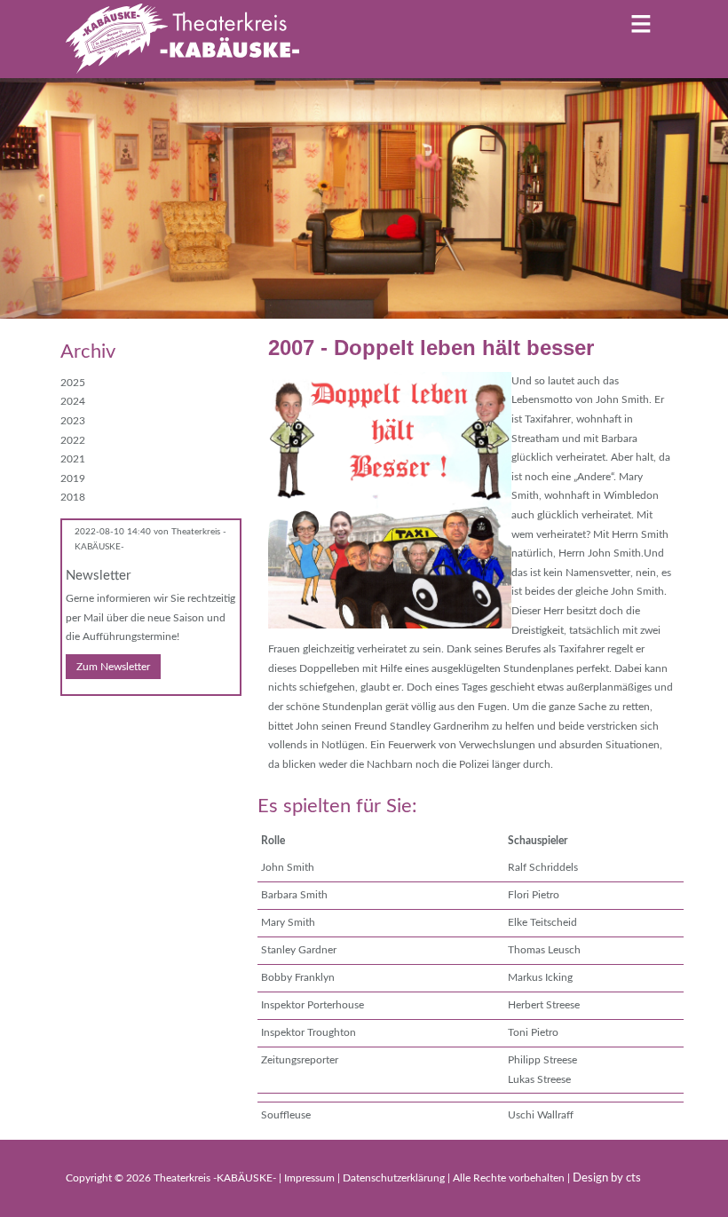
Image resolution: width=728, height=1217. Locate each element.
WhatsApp (145, 721)
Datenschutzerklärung (395, 1178)
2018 (72, 497)
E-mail (110, 721)
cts (633, 1178)
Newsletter (98, 575)
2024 (72, 401)
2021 (72, 459)
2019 (72, 478)
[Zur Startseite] (182, 39)
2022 (72, 440)
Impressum (310, 1178)
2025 (72, 382)
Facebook (74, 721)
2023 (72, 420)
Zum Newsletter (113, 666)
